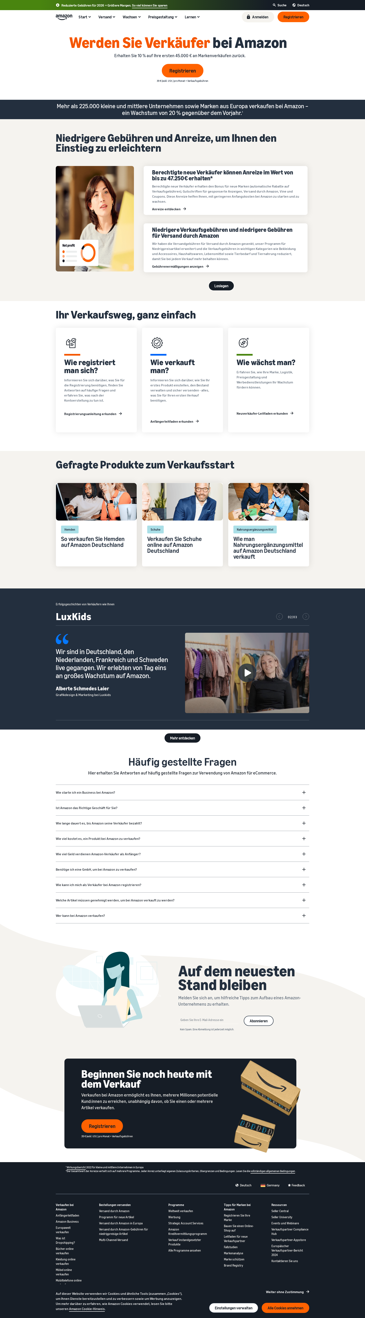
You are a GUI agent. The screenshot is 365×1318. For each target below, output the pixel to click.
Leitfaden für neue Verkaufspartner (236, 1239)
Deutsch (245, 1185)
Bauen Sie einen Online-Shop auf (239, 1228)
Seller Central (280, 1211)
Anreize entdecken (166, 209)
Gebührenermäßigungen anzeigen (177, 266)
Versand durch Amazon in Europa (121, 1223)
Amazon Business (67, 1221)
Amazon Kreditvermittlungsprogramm (187, 1232)
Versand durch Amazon (114, 1211)
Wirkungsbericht (76, 1167)
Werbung (174, 1217)
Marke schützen (234, 1259)
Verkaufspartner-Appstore (288, 1240)
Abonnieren (259, 1021)
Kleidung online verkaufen (65, 1261)
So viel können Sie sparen (150, 5)
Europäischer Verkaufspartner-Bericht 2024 (287, 1250)
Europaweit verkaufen (63, 1230)
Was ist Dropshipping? (65, 1240)
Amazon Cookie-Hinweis (87, 1309)
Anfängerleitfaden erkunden (171, 421)
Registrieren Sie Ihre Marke (237, 1218)
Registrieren (182, 71)
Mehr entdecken (182, 738)
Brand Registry (233, 1265)
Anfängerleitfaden (67, 1215)
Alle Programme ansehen (184, 1250)
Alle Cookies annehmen (285, 1308)
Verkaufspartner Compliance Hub (289, 1232)
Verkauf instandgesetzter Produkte (184, 1242)
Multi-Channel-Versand (113, 1240)
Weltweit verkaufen (180, 1211)
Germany (273, 1185)
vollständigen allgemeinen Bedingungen (273, 1171)
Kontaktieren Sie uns (284, 1261)
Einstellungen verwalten (233, 1308)
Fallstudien (231, 1247)
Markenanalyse (233, 1253)
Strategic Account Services (185, 1223)
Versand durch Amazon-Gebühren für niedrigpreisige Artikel (123, 1232)
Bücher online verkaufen (65, 1251)
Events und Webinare (285, 1223)
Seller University (281, 1217)
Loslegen (221, 285)
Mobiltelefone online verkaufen (69, 1283)
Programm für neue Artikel (116, 1217)
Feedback (298, 1185)
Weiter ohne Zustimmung (285, 1292)
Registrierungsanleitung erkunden (90, 414)
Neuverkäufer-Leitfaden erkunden (262, 413)
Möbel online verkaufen (64, 1272)
